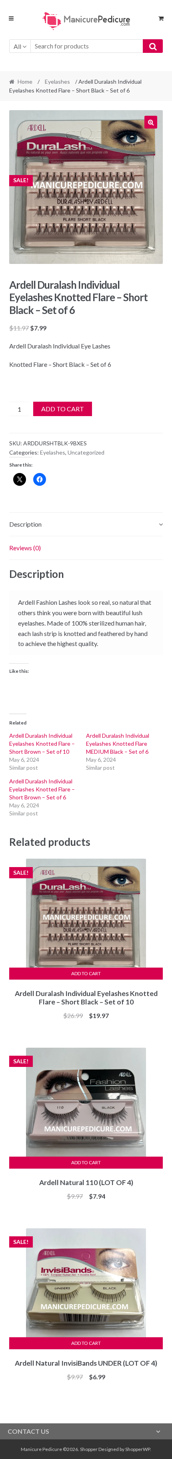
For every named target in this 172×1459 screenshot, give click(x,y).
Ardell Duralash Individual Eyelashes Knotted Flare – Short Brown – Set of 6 (42, 789)
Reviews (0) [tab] (25, 547)
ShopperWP (137, 1449)
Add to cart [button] (86, 973)
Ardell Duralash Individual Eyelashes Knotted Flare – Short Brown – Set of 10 (42, 743)
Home (25, 81)
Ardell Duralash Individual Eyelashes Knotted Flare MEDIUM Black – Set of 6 (117, 743)
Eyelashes (57, 81)
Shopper (89, 1449)
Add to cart (62, 409)
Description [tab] (25, 524)
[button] (150, 122)
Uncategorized (86, 452)
